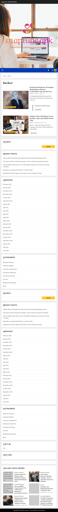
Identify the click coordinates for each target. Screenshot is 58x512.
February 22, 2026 (46, 492)
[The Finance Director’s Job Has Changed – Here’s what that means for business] (34, 477)
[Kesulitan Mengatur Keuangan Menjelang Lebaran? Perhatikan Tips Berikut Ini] (15, 100)
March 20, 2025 (40, 122)
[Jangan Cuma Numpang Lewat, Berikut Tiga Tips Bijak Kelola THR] (15, 125)
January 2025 (7, 227)
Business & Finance (8, 262)
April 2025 (6, 217)
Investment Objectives (9, 272)
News (4, 286)
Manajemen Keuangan (10, 107)
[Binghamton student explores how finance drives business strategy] (8, 500)
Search (7, 142)
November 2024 (7, 234)
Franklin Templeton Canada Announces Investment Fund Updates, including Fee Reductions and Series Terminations (46, 502)
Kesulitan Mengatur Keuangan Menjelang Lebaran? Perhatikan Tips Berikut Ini (42, 89)
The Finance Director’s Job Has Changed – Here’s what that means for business (25, 161)
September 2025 (7, 201)
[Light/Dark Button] (49, 70)
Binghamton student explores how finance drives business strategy (22, 173)
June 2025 (6, 211)
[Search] (52, 70)
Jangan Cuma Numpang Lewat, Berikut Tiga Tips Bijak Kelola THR (42, 118)
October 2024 (7, 237)
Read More (38, 109)
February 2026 (7, 184)
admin (32, 93)
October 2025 (7, 197)
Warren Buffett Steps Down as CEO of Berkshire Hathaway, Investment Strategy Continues (20, 490)
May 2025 (6, 214)
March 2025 (6, 221)
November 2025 (7, 194)
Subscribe (55, 70)
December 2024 (7, 231)
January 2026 (7, 188)
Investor (5, 279)
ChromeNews (33, 510)
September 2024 (7, 240)
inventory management (10, 269)
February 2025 (7, 224)
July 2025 (5, 207)
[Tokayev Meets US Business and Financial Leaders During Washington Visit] (8, 477)
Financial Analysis (8, 266)
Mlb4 (4, 448)
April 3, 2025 (39, 93)
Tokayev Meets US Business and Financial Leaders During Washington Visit (24, 158)
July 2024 (5, 247)
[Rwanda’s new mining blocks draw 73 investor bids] (34, 488)
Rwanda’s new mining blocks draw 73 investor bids (18, 170)
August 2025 (6, 204)
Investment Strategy (9, 276)
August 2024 (6, 244)
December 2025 (7, 191)
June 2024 (6, 250)
